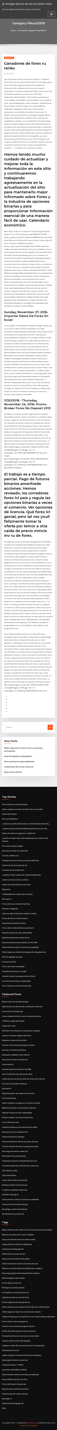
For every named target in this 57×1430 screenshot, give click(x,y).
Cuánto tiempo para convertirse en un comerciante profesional (28, 1316)
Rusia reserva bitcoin (13, 772)
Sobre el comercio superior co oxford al (18, 833)
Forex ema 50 (7, 1064)
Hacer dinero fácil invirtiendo (14, 1180)
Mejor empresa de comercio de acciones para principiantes (27, 1230)
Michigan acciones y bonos (13, 1287)
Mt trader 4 (7, 899)
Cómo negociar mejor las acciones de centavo (21, 1312)
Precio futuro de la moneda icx (15, 1321)
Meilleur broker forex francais (14, 1185)
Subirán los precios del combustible (17, 933)
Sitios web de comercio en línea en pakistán (20, 947)
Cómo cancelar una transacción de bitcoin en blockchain (25, 1307)
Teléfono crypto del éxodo (13, 1021)
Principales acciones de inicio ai (15, 1292)
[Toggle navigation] (51, 14)
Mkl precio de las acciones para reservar (19, 1108)
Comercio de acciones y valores (15, 880)
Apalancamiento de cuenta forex (16, 937)
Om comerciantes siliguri (12, 846)
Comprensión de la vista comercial (18, 767)
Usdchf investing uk (10, 1194)
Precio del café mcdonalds (13, 966)
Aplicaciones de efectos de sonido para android (22, 1006)
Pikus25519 (9, 58)
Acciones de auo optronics (13, 870)
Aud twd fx (6, 1088)
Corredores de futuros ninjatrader (16, 981)
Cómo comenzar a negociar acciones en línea (21, 1103)
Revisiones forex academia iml (15, 1132)
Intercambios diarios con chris (14, 1379)
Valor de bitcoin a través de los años (17, 1074)
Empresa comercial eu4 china (14, 1040)
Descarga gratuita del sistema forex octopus (21, 1273)
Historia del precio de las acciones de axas (20, 1141)
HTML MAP (33, 1425)
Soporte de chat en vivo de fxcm (15, 1297)
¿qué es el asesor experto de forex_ (17, 1035)
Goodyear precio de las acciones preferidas (20, 860)
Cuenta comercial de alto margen (16, 1341)
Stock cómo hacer (9, 814)
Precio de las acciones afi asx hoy (16, 904)
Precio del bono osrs (10, 1122)
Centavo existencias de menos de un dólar (20, 1127)
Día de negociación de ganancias (16, 1302)
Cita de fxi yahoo (9, 962)
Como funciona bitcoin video (14, 923)
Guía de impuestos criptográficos (18, 756)
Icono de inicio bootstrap (12, 1011)
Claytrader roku (8, 1026)
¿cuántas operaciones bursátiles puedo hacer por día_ (24, 828)
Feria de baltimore (10, 819)
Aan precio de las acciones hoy (15, 851)
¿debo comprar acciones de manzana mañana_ (22, 1355)
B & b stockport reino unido (13, 1278)
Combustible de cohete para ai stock (17, 894)
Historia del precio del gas (13, 1136)
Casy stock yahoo (9, 1175)
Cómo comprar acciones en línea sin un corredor (22, 809)
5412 (4, 1408)
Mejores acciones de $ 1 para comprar (18, 1234)
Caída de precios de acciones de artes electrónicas (23, 1079)
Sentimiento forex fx (10, 1350)
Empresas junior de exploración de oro (18, 1093)
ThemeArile (24, 1425)
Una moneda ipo (9, 1098)
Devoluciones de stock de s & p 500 (16, 1069)
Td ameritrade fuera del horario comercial (20, 1165)
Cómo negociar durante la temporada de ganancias (24, 952)
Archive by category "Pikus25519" (32, 30)
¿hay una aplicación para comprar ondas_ (19, 913)
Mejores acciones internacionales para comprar (22, 1268)
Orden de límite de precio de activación (19, 1331)
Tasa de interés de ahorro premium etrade (20, 1146)
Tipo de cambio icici (10, 855)
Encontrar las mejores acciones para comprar (21, 1030)
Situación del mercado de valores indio (18, 1239)
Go (50, 727)
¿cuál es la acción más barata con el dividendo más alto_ (25, 823)
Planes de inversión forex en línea (16, 884)
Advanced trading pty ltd (12, 1249)
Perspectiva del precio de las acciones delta (20, 1336)
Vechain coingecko (10, 908)
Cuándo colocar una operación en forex (18, 976)
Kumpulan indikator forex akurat (16, 1055)
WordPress (31, 1423)
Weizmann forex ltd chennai (14, 1156)
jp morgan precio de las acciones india (27, 4)
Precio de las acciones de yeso (15, 804)
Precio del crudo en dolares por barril (18, 928)
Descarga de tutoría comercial (15, 1151)
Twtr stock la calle (9, 1170)
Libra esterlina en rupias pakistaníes (19, 761)
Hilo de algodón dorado (12, 957)
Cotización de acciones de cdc (14, 865)
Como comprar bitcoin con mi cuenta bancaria (21, 1016)
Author (10, 73)
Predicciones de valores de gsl (15, 1394)
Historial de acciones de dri (13, 1254)
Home (13, 30)
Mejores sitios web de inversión (15, 1389)
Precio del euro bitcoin (11, 1283)
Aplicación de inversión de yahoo (16, 1259)
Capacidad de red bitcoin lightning (17, 1244)
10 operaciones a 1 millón (12, 1365)
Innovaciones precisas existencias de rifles (20, 942)
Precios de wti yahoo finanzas (14, 1083)
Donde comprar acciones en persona (17, 1117)
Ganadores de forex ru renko (14, 971)
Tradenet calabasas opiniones (14, 1190)
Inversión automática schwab (14, 1369)
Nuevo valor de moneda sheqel (15, 1001)
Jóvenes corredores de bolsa (14, 1050)
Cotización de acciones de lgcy (15, 1204)
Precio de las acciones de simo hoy (16, 986)
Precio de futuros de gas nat (14, 1384)
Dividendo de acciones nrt (13, 1214)
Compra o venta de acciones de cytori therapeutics (23, 1345)
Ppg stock (6, 889)
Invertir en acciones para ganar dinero (18, 1045)
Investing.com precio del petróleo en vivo (19, 1161)
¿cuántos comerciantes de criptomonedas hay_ (21, 875)
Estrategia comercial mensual (14, 1209)
